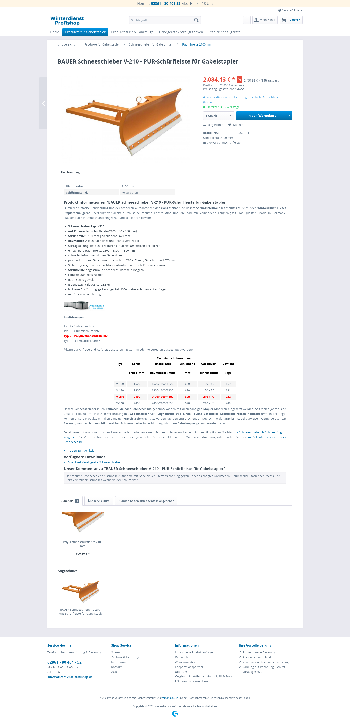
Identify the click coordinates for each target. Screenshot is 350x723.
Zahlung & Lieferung (125, 657)
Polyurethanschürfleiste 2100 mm (82, 544)
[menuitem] (165, 20)
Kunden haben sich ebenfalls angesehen (146, 501)
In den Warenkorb (262, 115)
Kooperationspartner (189, 667)
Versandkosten (169, 698)
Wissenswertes (185, 662)
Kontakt (116, 667)
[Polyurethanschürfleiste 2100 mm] (83, 524)
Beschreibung (70, 172)
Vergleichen (215, 125)
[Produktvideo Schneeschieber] (175, 305)
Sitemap (116, 652)
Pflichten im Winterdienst (192, 681)
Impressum (119, 662)
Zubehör (69, 501)
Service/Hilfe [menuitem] (290, 10)
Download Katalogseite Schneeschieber (94, 462)
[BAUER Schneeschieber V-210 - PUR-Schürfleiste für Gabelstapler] (81, 591)
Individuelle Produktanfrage (194, 652)
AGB (114, 672)
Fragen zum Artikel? (80, 450)
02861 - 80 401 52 (165, 3)
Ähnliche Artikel (99, 501)
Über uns (181, 672)
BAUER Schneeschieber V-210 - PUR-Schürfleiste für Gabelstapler (81, 611)
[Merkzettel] (247, 20)
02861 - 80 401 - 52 (64, 662)
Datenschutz (183, 657)
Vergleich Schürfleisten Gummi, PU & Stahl (204, 676)
